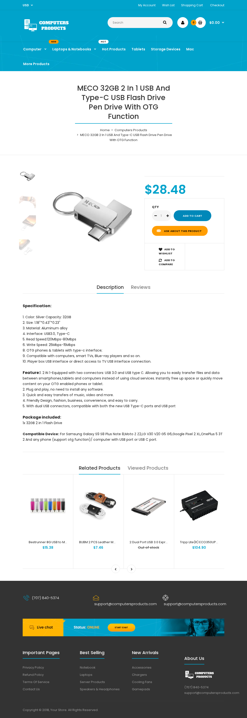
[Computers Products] (54, 31)
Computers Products (131, 130)
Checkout (217, 5)
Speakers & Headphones (100, 689)
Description (110, 287)
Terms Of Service (36, 682)
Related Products (99, 468)
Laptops (86, 674)
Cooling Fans (142, 682)
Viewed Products (148, 468)
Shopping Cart (192, 5)
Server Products (92, 682)
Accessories (141, 667)
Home (105, 130)
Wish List (168, 5)
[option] (92, 212)
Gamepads (141, 689)
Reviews (141, 287)
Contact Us (31, 689)
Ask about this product (183, 231)
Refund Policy (33, 674)
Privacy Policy (33, 667)
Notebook (88, 667)
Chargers (139, 674)
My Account (147, 5)
